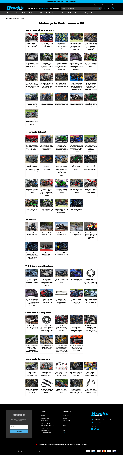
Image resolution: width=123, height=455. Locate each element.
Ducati (64, 427)
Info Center (113, 4)
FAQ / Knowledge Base (46, 423)
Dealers (104, 4)
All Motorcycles (66, 415)
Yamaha (64, 425)
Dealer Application (45, 418)
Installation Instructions (46, 428)
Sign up (19, 431)
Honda (64, 423)
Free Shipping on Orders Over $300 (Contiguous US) (61, 1)
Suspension (56, 13)
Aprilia (64, 430)
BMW (64, 422)
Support (96, 4)
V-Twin (70, 13)
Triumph (64, 428)
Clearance (93, 13)
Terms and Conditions (46, 432)
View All (64, 432)
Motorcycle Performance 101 (47, 425)
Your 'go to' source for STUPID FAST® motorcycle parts (30, 451)
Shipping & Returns (45, 430)
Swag (86, 13)
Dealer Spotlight (44, 422)
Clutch (48, 13)
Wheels (17, 13)
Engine (24, 13)
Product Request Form (46, 416)
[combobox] (81, 8)
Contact (43, 415)
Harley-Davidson (66, 420)
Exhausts (10, 13)
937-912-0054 (97, 422)
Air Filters (41, 13)
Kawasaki (65, 418)
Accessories (79, 13)
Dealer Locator (44, 420)
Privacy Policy (44, 433)
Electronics (32, 13)
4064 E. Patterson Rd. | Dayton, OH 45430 (103, 419)
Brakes (64, 13)
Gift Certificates (44, 427)
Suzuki (64, 416)
